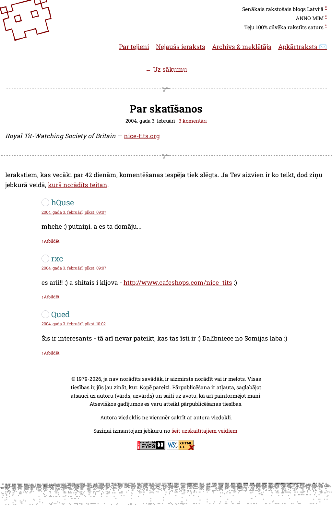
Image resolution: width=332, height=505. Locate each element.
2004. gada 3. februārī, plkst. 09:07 (74, 212)
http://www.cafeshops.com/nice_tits (178, 282)
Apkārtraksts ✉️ (302, 46)
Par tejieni (134, 46)
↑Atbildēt (51, 241)
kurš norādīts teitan (77, 185)
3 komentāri (193, 120)
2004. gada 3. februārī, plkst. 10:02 (74, 323)
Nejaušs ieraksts (180, 46)
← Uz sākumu (166, 69)
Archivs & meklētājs (241, 46)
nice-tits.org (142, 136)
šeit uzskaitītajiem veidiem (204, 430)
